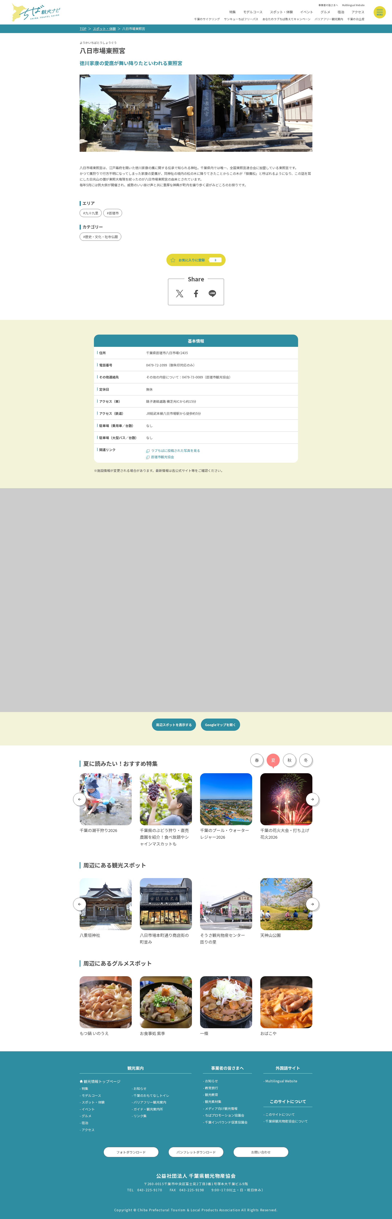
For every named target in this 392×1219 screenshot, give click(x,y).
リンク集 (140, 1115)
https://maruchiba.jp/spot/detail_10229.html (286, 883)
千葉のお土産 (355, 19)
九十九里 (91, 213)
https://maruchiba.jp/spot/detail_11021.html (165, 883)
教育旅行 (211, 1087)
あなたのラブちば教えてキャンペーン (286, 19)
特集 (232, 11)
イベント (306, 11)
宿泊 (341, 11)
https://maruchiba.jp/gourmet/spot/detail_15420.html (105, 981)
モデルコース (253, 11)
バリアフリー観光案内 (329, 19)
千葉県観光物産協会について (286, 1121)
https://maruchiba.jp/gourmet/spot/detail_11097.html (285, 981)
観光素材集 (213, 1101)
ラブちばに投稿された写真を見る (175, 450)
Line (210, 291)
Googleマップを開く (220, 724)
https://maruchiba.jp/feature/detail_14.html (105, 778)
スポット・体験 (281, 11)
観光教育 (211, 1094)
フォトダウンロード (131, 1152)
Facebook (195, 292)
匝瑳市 (114, 213)
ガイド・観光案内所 (148, 1109)
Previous (79, 799)
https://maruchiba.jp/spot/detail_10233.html (226, 883)
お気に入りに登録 (192, 259)
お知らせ (140, 1088)
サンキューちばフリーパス (241, 19)
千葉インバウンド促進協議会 (226, 1122)
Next (312, 799)
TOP (83, 28)
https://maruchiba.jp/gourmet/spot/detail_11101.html (165, 981)
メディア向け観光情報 (221, 1108)
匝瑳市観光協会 (162, 456)
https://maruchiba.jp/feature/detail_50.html (226, 778)
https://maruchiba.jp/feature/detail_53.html (286, 778)
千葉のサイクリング (207, 19)
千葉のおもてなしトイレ (151, 1095)
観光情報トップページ (102, 1081)
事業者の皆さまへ (328, 5)
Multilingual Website (353, 5)
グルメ (325, 11)
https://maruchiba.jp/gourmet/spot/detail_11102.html (225, 981)
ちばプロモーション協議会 (224, 1115)
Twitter (179, 292)
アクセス (358, 11)
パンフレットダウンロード (196, 1152)
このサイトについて (280, 1114)
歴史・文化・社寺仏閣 (101, 236)
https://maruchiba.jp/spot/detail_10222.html (105, 883)
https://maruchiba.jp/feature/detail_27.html (166, 778)
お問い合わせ (261, 1152)
